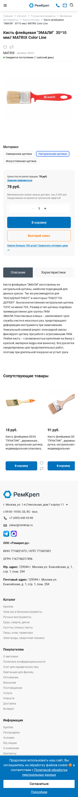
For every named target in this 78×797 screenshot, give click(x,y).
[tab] (18, 272)
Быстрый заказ (39, 236)
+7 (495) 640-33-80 (21, 517)
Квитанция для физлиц (18, 672)
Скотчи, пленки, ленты (18, 627)
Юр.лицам (10, 743)
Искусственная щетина (21, 161)
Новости (8, 698)
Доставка (9, 703)
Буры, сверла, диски (16, 622)
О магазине (10, 656)
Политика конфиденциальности (24, 661)
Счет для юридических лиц (20, 666)
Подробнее (39, 792)
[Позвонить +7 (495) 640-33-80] (58, 5)
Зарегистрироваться (19, 180)
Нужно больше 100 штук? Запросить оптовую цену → (37, 247)
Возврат (8, 708)
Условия (8, 737)
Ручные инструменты (17, 617)
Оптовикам (10, 677)
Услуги (7, 693)
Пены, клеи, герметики (18, 632)
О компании (11, 748)
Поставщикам (12, 687)
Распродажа (11, 732)
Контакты (9, 753)
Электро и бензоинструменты (22, 611)
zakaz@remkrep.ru (21, 525)
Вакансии (9, 682)
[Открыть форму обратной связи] (64, 5)
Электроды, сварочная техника (23, 638)
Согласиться (39, 784)
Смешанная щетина (19, 153)
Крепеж (8, 606)
